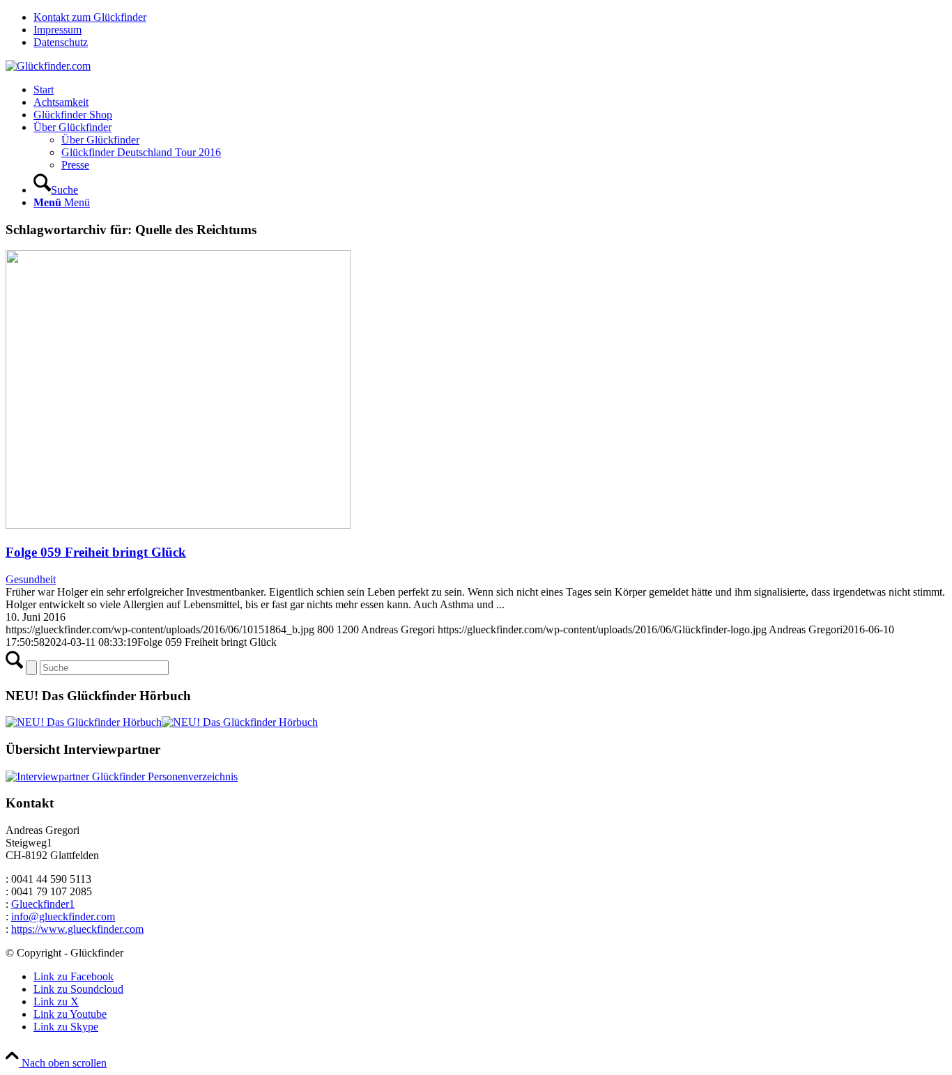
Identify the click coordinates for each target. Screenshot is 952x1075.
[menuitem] (489, 17)
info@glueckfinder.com (63, 916)
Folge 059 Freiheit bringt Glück (96, 552)
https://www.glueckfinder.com (77, 929)
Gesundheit (31, 579)
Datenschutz (60, 42)
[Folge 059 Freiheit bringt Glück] (178, 525)
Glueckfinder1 (43, 904)
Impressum (57, 30)
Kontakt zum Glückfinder (89, 17)
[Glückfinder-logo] (48, 66)
